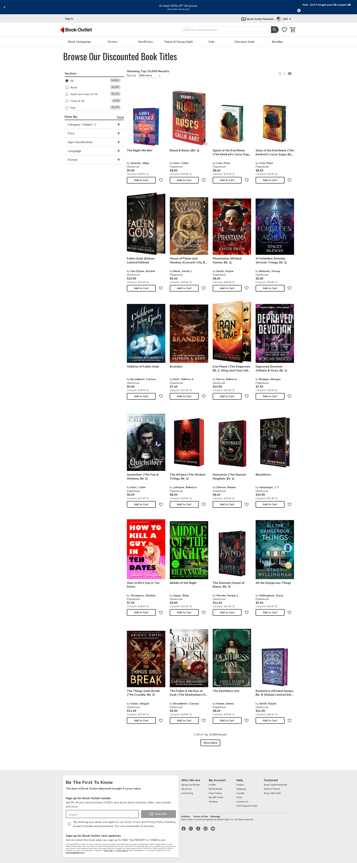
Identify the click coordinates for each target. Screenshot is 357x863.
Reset (120, 117)
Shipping (241, 788)
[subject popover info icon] (96, 124)
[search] (274, 29)
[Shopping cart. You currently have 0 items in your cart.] (293, 30)
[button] (94, 80)
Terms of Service (122, 850)
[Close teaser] (299, 10)
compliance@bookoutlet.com (75, 852)
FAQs (239, 797)
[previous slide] (4, 7)
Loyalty (240, 793)
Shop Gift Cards (272, 793)
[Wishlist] (284, 30)
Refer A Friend (272, 788)
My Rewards (215, 788)
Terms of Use (200, 816)
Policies (186, 816)
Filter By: (71, 117)
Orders (240, 784)
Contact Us (242, 801)
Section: (71, 73)
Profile (212, 784)
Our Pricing (187, 793)
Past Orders (215, 793)
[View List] (289, 73)
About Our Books (190, 784)
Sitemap (215, 816)
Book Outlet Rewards (275, 784)
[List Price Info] (147, 174)
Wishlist (213, 801)
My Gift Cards (216, 797)
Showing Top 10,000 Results (148, 71)
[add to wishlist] (160, 180)
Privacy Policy (108, 850)
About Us (186, 788)
